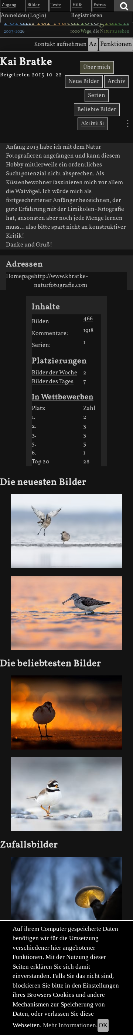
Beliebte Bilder (96, 110)
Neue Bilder (83, 81)
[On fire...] (66, 712)
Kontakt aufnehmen (60, 44)
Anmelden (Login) (23, 15)
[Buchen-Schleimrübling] (66, 894)
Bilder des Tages (53, 382)
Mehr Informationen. (70, 1025)
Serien (96, 96)
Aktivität (93, 124)
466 (88, 319)
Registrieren (86, 15)
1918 (88, 331)
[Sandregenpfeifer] (66, 794)
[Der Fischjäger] (66, 613)
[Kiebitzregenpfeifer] (66, 531)
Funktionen (116, 44)
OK (103, 1025)
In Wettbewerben (62, 397)
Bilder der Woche (54, 373)
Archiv (116, 81)
